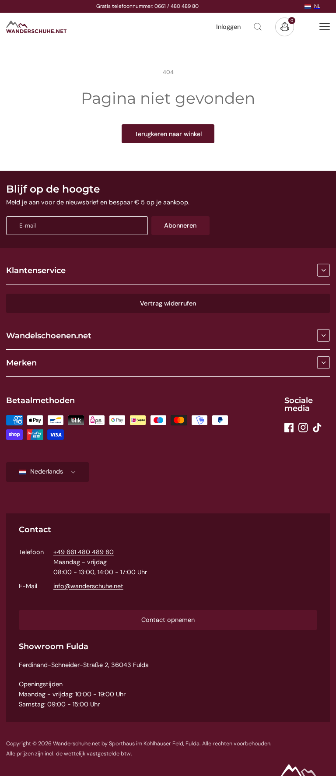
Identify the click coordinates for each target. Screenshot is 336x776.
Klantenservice (36, 270)
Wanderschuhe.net (76, 743)
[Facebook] (289, 427)
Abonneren (180, 225)
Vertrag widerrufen (168, 303)
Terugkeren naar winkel (168, 134)
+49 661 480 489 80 (83, 552)
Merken (21, 363)
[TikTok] (317, 427)
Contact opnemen (168, 620)
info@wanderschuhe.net (88, 586)
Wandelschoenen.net (48, 336)
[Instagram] (303, 427)
